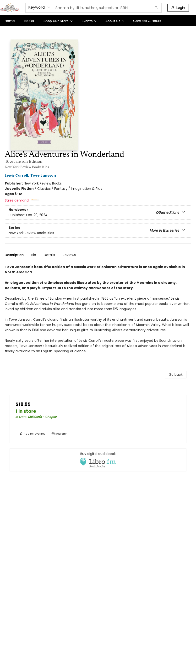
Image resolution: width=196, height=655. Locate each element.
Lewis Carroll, (17, 175)
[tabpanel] (98, 314)
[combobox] (39, 7)
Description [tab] (14, 254)
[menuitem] (10, 20)
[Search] (156, 7)
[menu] (98, 20)
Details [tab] (49, 254)
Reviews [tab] (69, 254)
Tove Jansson (43, 175)
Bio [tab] (33, 254)
